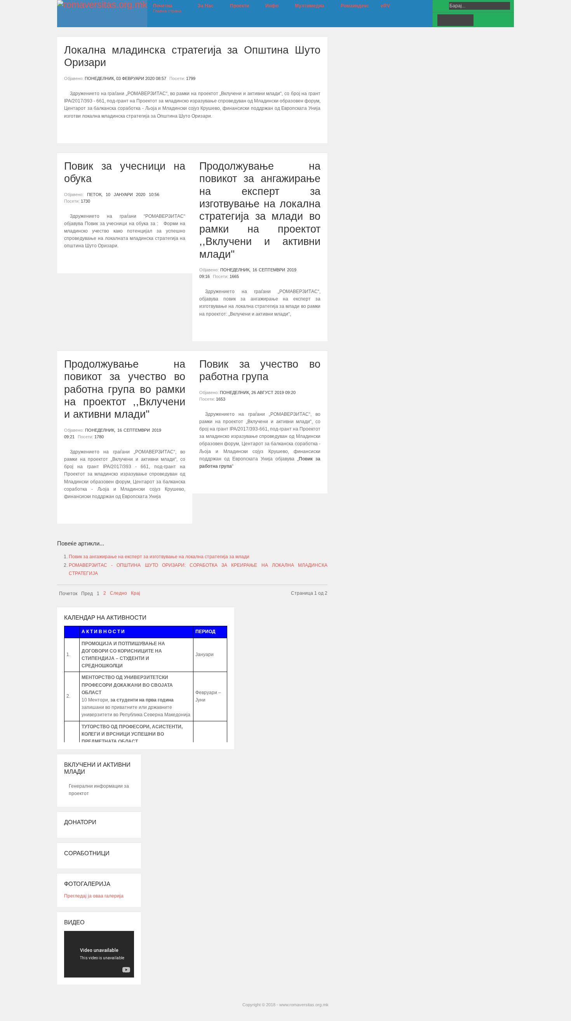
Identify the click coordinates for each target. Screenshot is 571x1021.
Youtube (455, 20)
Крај (135, 593)
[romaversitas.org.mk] (102, 4)
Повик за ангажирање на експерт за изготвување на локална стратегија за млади (159, 556)
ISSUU (467, 20)
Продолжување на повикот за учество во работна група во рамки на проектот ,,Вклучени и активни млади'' (124, 389)
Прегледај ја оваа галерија (94, 896)
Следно (118, 593)
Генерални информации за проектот (99, 789)
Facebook (443, 20)
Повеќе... (78, 130)
